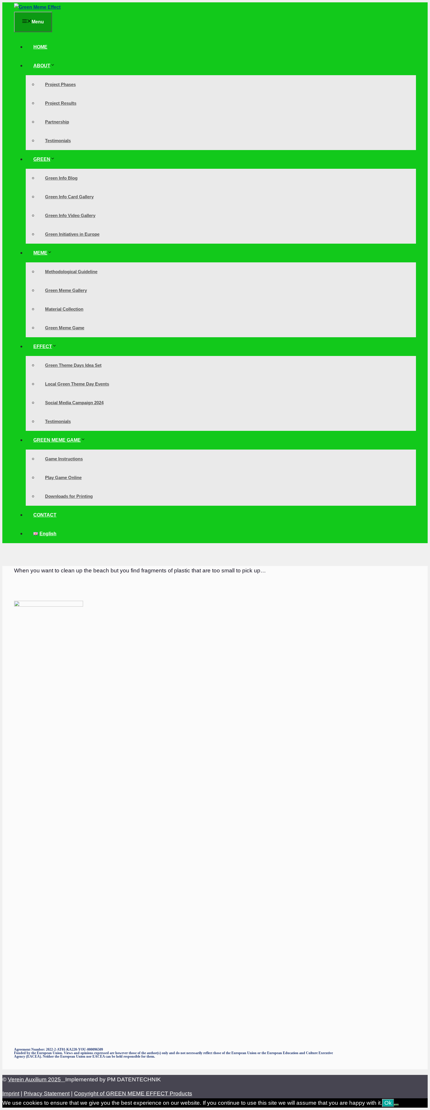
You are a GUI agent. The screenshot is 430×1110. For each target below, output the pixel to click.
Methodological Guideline (71, 271)
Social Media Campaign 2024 (74, 402)
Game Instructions (64, 458)
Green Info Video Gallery (70, 215)
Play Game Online (63, 477)
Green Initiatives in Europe (72, 234)
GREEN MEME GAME (57, 440)
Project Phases (60, 84)
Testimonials (58, 140)
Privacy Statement (47, 1093)
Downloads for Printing (69, 496)
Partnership (57, 121)
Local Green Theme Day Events (77, 383)
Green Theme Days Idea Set (73, 365)
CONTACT (44, 514)
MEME (40, 252)
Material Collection (64, 309)
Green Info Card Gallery (69, 196)
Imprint (10, 1093)
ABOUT (41, 65)
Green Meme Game (64, 327)
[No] (396, 1105)
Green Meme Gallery (66, 290)
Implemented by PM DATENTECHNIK (113, 1079)
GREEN (41, 159)
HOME (40, 46)
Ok (388, 1103)
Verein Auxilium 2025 (36, 1079)
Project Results (60, 103)
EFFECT (42, 346)
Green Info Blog (61, 177)
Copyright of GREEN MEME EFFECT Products (133, 1093)
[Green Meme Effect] (37, 7)
